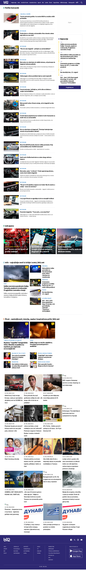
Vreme (39, 553)
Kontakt (50, 559)
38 (16, 14)
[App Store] (75, 556)
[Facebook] (71, 540)
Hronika (45, 266)
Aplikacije (51, 555)
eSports (26, 546)
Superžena (17, 553)
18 (16, 183)
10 (16, 155)
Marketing (51, 546)
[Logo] (6, 2)
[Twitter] (74, 540)
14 (39, 299)
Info (5, 546)
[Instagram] (78, 540)
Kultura (16, 551)
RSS (49, 557)
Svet (5, 283)
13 (16, 31)
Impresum (51, 549)
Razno (44, 290)
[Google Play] (75, 551)
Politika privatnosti (54, 553)
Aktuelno (23, 31)
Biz (4, 551)
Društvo (45, 279)
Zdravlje (16, 546)
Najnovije (13, 2)
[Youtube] (81, 540)
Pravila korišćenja (53, 551)
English (39, 551)
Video (38, 546)
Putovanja (17, 549)
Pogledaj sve (69, 87)
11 (16, 196)
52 (16, 210)
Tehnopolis (35, 244)
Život (5, 553)
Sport (5, 549)
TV (37, 549)
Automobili (61, 244)
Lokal (25, 553)
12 (16, 47)
